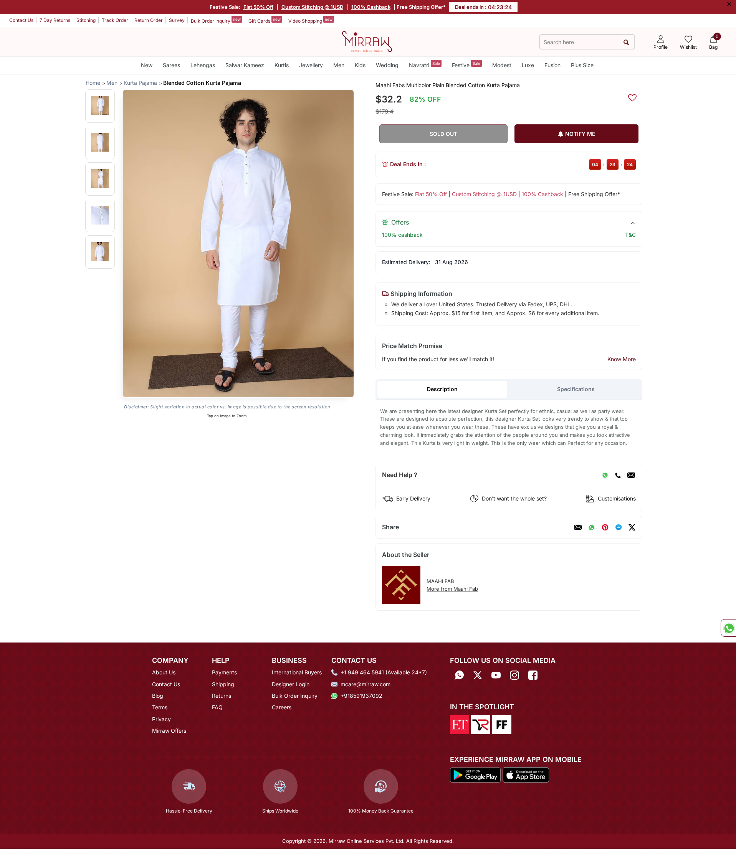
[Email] (631, 475)
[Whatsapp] (459, 675)
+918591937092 (361, 695)
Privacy (161, 719)
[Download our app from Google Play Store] (475, 774)
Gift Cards (264, 20)
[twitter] (632, 527)
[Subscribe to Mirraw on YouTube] (496, 675)
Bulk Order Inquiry (216, 20)
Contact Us (21, 20)
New (146, 65)
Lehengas (202, 65)
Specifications (576, 389)
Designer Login (290, 684)
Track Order (115, 20)
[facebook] (618, 527)
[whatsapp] (591, 527)
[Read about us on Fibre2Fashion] (501, 724)
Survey (177, 20)
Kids (360, 65)
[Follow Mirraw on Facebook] (532, 675)
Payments (224, 672)
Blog (157, 695)
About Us (163, 672)
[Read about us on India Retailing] (480, 724)
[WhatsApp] (605, 475)
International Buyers (297, 672)
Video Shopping (310, 20)
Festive (466, 64)
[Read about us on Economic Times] (459, 724)
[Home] (367, 41)
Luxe (528, 65)
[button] (100, 105)
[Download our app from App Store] (526, 774)
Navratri (424, 64)
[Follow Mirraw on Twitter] (477, 675)
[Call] (618, 475)
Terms (159, 707)
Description (442, 389)
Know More (621, 359)
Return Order (148, 20)
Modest (501, 65)
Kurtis (282, 65)
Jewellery (311, 65)
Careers (281, 707)
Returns (221, 695)
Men (338, 65)
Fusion (552, 65)
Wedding (387, 65)
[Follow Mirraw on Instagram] (514, 675)
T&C (630, 234)
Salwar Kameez (244, 65)
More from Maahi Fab (452, 589)
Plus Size (582, 65)
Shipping (223, 684)
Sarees (171, 65)
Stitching (86, 20)
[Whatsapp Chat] (728, 628)
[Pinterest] (605, 527)
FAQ (217, 707)
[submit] (626, 42)
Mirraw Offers (169, 730)
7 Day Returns (55, 20)
